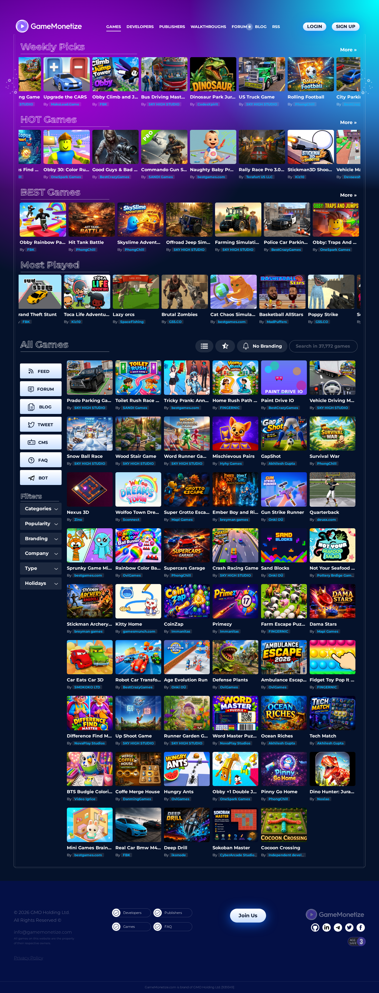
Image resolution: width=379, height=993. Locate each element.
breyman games (234, 519)
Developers (140, 27)
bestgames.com (139, 177)
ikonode (178, 855)
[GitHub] (361, 927)
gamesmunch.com (139, 631)
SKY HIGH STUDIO (91, 104)
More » (348, 49)
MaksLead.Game (334, 177)
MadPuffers (184, 322)
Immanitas (180, 631)
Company (37, 553)
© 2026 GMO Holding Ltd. (42, 912)
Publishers (172, 27)
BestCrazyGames (286, 104)
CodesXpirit (135, 104)
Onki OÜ (276, 519)
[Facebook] (315, 927)
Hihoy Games (282, 322)
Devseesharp (282, 177)
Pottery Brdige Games (336, 575)
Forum (239, 27)
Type (31, 568)
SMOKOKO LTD (87, 687)
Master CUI (329, 249)
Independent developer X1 (291, 855)
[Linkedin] (338, 927)
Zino (78, 519)
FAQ (168, 926)
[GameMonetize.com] (48, 26)
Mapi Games (182, 519)
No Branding (266, 346)
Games (113, 27)
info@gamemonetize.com (43, 932)
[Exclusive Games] (225, 346)
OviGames (132, 575)
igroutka (327, 322)
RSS (276, 27)
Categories (38, 508)
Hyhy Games (231, 463)
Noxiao (323, 799)
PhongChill (232, 104)
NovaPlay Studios (89, 743)
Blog (261, 27)
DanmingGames (137, 799)
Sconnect (131, 519)
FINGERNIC (230, 408)
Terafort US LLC (187, 177)
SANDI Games (88, 177)
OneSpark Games (286, 249)
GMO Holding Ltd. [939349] (213, 987)
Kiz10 (227, 177)
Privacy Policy (28, 958)
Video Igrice (84, 799)
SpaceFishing (38, 322)
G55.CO (82, 322)
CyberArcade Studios (238, 855)
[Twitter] (349, 927)
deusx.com (326, 519)
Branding (36, 538)
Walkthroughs (208, 27)
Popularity (37, 523)
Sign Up (345, 26)
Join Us (248, 916)
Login (314, 26)
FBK (30, 104)
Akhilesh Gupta (282, 463)
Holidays (35, 583)
